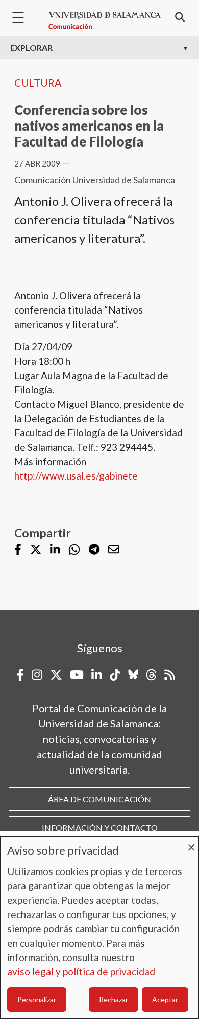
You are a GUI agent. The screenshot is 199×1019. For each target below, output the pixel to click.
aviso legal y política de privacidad (81, 972)
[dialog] (99, 927)
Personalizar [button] (36, 999)
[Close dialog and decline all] (191, 842)
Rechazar (113, 999)
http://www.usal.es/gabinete (76, 476)
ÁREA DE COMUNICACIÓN (99, 799)
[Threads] (151, 675)
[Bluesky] (133, 675)
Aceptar (165, 999)
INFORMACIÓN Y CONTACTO (100, 828)
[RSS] (169, 675)
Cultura (38, 82)
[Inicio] (104, 20)
